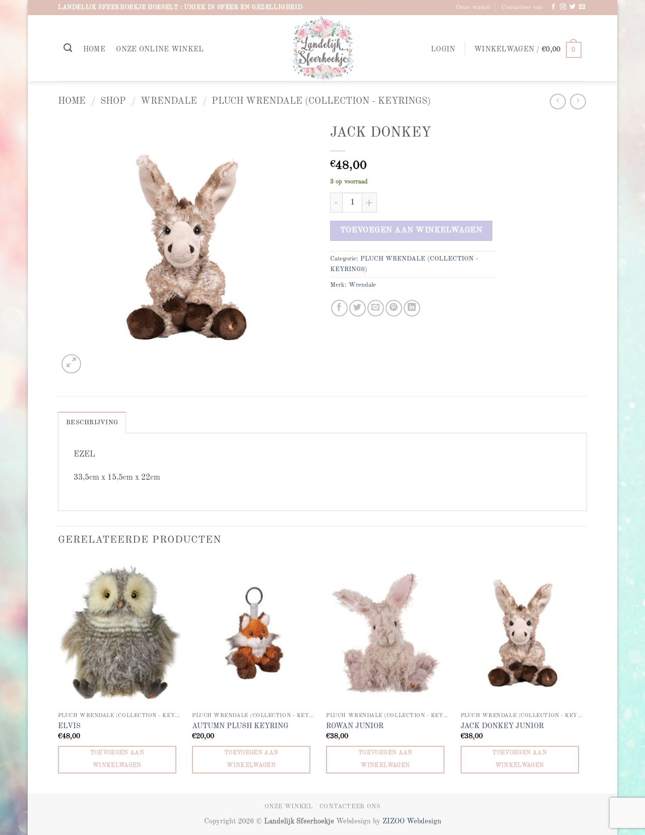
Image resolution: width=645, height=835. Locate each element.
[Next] (584, 675)
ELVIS (69, 726)
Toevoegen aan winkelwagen (411, 230)
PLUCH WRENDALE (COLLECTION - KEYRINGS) (321, 101)
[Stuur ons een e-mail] (582, 7)
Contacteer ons (522, 7)
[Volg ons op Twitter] (572, 7)
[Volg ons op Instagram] (563, 7)
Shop (113, 101)
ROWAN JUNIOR (354, 726)
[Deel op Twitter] (357, 308)
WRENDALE (169, 101)
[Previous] (58, 675)
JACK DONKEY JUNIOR (502, 726)
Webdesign (424, 821)
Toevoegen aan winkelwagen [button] (117, 759)
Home (94, 49)
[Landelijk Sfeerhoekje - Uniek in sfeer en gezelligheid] (323, 48)
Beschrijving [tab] (92, 422)
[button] (443, 49)
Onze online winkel (160, 49)
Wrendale (362, 285)
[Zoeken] (68, 48)
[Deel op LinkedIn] (412, 308)
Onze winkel (473, 7)
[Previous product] (578, 101)
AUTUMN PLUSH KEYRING (240, 726)
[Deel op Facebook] (339, 308)
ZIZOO (394, 821)
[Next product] (557, 101)
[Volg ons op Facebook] (553, 7)
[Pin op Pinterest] (393, 308)
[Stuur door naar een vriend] (375, 308)
